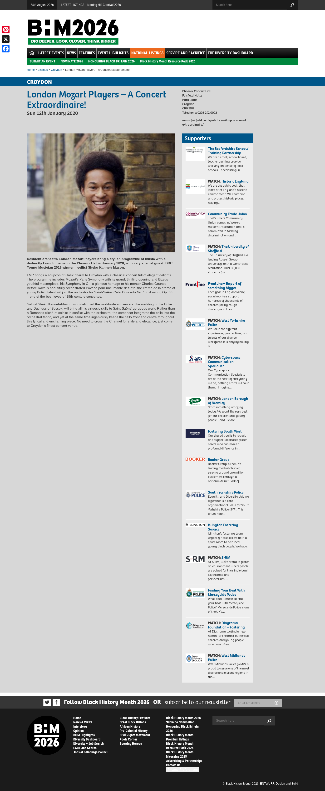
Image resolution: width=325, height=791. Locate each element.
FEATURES (87, 53)
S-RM (226, 557)
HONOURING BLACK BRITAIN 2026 (111, 61)
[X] (5, 39)
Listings (43, 69)
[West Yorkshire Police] (195, 324)
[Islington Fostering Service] (195, 525)
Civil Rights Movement (135, 735)
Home (31, 69)
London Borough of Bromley (228, 400)
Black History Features (135, 717)
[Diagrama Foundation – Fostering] (195, 625)
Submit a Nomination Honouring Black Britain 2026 (182, 726)
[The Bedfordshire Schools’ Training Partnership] (195, 154)
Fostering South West (225, 431)
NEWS (71, 53)
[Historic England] (195, 186)
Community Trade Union (227, 213)
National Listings (147, 53)
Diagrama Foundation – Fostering (226, 625)
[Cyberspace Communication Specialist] (195, 359)
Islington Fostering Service (223, 527)
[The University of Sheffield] (195, 248)
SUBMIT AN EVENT (42, 61)
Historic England (235, 181)
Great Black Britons (133, 722)
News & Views (82, 722)
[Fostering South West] (195, 433)
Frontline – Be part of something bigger (224, 285)
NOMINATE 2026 (72, 61)
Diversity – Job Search (88, 743)
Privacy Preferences (182, 769)
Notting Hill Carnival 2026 (104, 4)
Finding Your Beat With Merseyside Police (226, 592)
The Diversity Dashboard (230, 53)
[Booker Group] (195, 459)
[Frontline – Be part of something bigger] (195, 284)
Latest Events (51, 53)
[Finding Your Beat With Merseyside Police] (195, 593)
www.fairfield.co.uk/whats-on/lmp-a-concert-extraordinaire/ (214, 122)
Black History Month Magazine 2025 (179, 754)
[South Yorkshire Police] (195, 495)
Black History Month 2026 (183, 717)
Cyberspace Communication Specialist (224, 361)
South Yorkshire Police (225, 492)
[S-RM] (195, 559)
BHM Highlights (84, 735)
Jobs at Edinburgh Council (90, 752)
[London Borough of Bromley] (195, 401)
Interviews (80, 726)
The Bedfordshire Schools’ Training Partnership (228, 150)
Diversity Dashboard (86, 739)
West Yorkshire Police (226, 322)
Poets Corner (128, 739)
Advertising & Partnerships (184, 760)
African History (130, 726)
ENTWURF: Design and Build (279, 783)
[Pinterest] (5, 29)
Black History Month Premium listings (179, 737)
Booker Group (219, 459)
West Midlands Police (226, 657)
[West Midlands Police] (195, 658)
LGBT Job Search (85, 747)
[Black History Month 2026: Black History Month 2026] (73, 32)
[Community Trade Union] (195, 215)
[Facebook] (5, 48)
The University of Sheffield (228, 248)
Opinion (78, 730)
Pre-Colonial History (134, 730)
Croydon (56, 69)
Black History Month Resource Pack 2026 (167, 61)
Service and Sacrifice (185, 53)
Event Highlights (113, 53)
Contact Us (173, 765)
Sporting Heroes (131, 743)
